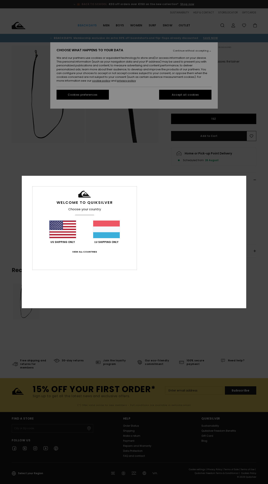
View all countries (84, 251)
